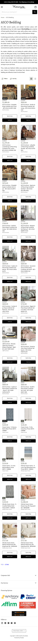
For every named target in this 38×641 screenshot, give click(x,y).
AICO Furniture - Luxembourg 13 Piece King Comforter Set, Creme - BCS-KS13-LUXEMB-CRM (9, 147)
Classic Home (5, 432)
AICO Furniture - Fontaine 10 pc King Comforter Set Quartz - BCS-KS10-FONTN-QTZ (28, 349)
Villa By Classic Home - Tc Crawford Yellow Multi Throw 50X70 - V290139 (9, 506)
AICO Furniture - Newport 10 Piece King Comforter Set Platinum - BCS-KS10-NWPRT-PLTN (28, 228)
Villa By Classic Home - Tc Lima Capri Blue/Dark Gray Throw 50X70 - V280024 (28, 467)
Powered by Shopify (19, 638)
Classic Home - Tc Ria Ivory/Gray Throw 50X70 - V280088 (28, 429)
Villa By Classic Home (25, 471)
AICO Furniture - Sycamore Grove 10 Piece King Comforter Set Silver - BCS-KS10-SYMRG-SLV (28, 268)
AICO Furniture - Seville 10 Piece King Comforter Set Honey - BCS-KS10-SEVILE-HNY (28, 107)
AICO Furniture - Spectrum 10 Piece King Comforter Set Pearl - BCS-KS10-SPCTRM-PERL (28, 188)
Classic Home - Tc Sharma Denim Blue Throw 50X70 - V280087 (9, 429)
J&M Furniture (5, 351)
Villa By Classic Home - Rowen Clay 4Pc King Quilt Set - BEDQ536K (28, 506)
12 (5, 564)
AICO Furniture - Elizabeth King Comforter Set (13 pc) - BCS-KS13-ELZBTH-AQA (9, 106)
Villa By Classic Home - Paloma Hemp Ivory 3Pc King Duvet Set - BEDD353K (28, 544)
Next (7, 564)
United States (18, 631)
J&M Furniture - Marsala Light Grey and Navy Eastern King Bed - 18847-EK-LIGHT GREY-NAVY (9, 346)
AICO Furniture (5, 110)
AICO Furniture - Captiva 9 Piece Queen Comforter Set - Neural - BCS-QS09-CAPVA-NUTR (9, 389)
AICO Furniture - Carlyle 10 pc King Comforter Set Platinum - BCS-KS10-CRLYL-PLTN (9, 308)
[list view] (35, 79)
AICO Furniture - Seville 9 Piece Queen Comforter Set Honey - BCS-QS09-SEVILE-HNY (9, 228)
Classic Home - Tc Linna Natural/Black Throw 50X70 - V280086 (8, 467)
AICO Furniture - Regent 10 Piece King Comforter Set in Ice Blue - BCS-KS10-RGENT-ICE (28, 308)
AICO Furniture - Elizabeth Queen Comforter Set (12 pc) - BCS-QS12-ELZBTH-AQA (9, 188)
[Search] (34, 12)
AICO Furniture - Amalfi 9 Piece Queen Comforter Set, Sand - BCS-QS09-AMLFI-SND (27, 389)
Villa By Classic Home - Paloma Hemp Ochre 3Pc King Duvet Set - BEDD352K (9, 544)
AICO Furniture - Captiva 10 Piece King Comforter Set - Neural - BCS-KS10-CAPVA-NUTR (9, 268)
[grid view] (31, 79)
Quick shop (9, 116)
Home (2, 17)
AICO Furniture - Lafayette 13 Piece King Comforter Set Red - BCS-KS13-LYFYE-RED (28, 147)
